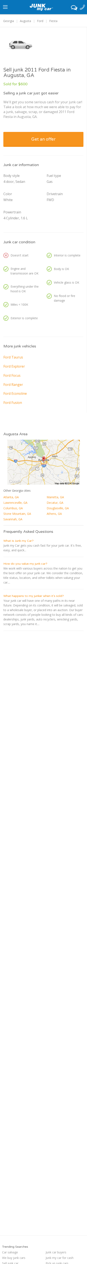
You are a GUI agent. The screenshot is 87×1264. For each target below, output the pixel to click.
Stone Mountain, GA (17, 514)
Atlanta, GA (11, 497)
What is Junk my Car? (18, 541)
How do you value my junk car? (25, 564)
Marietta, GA (55, 497)
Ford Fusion (12, 402)
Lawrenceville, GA (15, 503)
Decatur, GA (55, 503)
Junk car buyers (56, 1252)
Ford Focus (11, 375)
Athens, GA (54, 514)
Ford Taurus (13, 357)
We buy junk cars (13, 1258)
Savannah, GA (12, 519)
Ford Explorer (14, 366)
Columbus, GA (13, 508)
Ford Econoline (15, 393)
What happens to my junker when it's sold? (33, 596)
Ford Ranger (13, 384)
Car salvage (10, 1252)
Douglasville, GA (58, 508)
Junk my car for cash (59, 1258)
